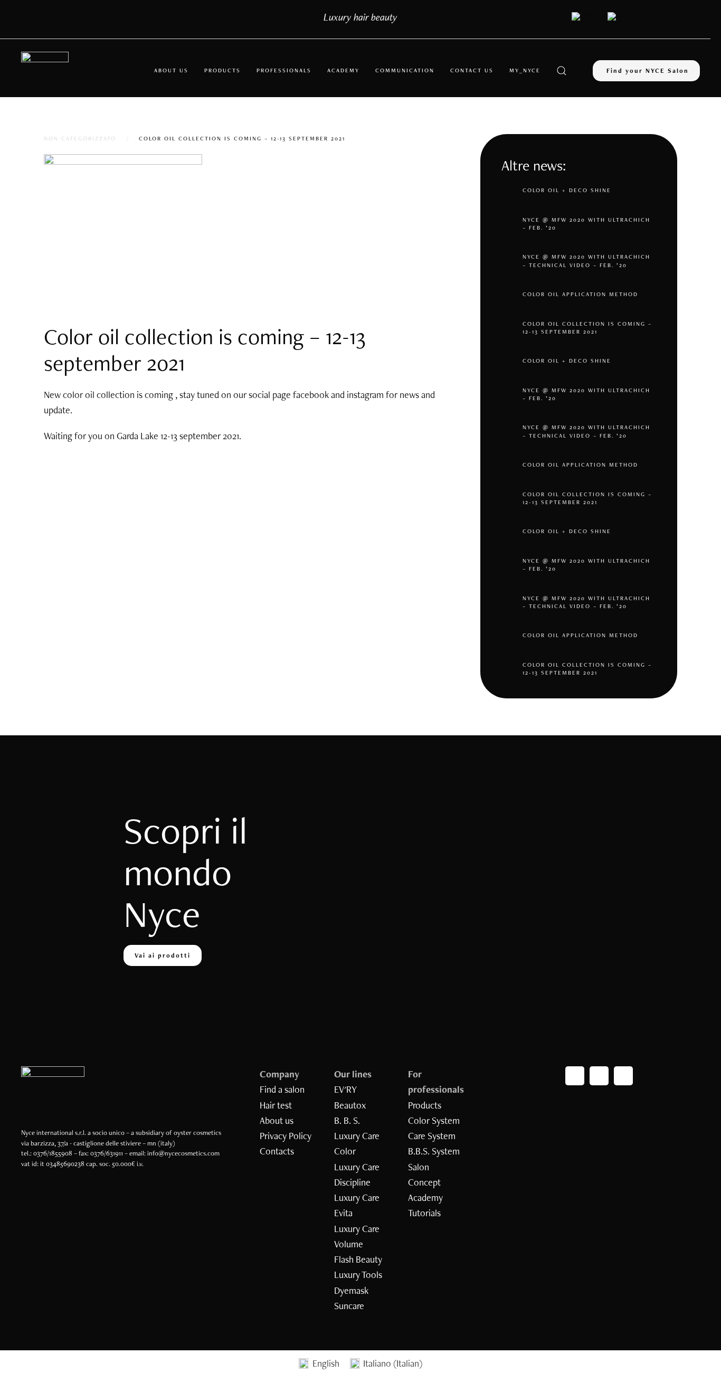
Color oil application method (580, 294)
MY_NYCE (524, 70)
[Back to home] (45, 70)
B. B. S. (347, 1120)
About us (171, 70)
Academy (343, 70)
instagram (365, 395)
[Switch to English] (584, 17)
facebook (311, 395)
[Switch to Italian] (618, 17)
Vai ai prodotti (163, 955)
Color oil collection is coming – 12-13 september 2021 (587, 327)
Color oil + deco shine (567, 190)
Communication (404, 70)
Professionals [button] (284, 70)
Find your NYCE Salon (647, 71)
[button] (561, 70)
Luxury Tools (358, 1274)
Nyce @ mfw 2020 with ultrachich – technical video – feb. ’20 (586, 260)
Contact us (472, 70)
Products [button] (222, 70)
